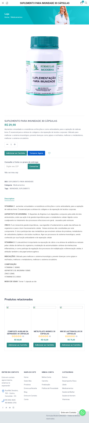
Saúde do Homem (68, 396)
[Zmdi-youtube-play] (10, 408)
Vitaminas (66, 399)
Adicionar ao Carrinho (15, 153)
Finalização (46, 385)
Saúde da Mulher (68, 392)
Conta (26, 399)
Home (7, 17)
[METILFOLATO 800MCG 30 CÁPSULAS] (44, 317)
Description (9, 199)
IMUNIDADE (14, 189)
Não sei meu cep (11, 172)
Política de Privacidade (50, 388)
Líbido (64, 385)
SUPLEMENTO (24, 189)
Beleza (64, 377)
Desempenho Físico (69, 381)
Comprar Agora (36, 153)
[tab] (12, 199)
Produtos (27, 385)
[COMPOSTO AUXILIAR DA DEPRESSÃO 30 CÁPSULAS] (17, 317)
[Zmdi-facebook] (3, 408)
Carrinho (45, 381)
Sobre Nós (28, 381)
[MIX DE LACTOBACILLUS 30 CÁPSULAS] (71, 317)
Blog (25, 392)
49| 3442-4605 (10, 400)
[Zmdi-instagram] (13, 408)
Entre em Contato (30, 396)
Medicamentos (16, 17)
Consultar (33, 166)
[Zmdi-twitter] (6, 408)
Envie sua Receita (30, 388)
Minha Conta (46, 377)
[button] (81, 3)
